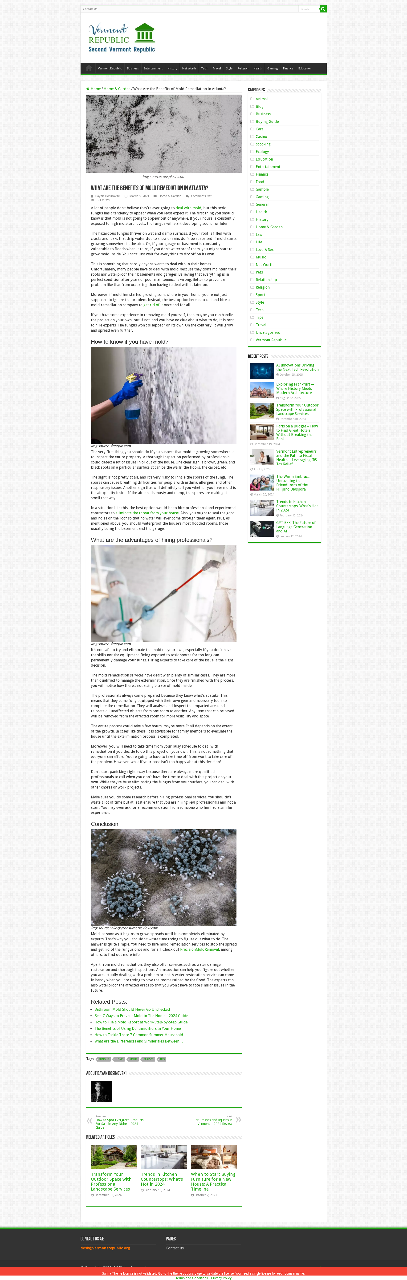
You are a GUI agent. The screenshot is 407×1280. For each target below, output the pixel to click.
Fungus (104, 1059)
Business (133, 68)
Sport (260, 295)
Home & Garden (117, 89)
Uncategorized (268, 332)
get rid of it (153, 305)
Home (89, 68)
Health (258, 68)
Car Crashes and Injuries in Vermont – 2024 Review (213, 1120)
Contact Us (90, 9)
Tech (204, 68)
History (172, 68)
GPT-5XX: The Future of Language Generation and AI (296, 526)
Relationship (266, 280)
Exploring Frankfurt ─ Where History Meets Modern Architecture (295, 388)
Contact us (175, 1248)
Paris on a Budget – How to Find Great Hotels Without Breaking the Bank (297, 432)
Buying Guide (267, 121)
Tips (162, 1059)
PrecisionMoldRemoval (199, 949)
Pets (259, 272)
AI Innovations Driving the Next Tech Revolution (297, 367)
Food (260, 182)
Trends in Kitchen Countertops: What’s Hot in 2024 (162, 1179)
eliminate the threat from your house (147, 513)
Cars (259, 129)
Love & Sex (265, 249)
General (262, 204)
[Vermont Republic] (121, 36)
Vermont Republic (110, 68)
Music (261, 257)
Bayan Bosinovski (107, 196)
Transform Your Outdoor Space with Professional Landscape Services (111, 1181)
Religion (243, 68)
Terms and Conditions (191, 1278)
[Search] (323, 8)
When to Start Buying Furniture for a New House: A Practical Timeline (213, 1181)
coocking (263, 144)
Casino (261, 136)
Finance (288, 68)
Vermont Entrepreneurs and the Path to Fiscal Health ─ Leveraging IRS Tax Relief (296, 457)
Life (259, 242)
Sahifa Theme (112, 1273)
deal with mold (188, 208)
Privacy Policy (221, 1278)
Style (229, 68)
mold (133, 1059)
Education (305, 68)
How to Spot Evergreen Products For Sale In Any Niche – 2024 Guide (119, 1122)
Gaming (272, 68)
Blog (260, 106)
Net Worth (189, 68)
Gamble (262, 189)
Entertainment (153, 68)
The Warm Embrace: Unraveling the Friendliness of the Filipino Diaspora (293, 482)
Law (259, 234)
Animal (262, 99)
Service (148, 1059)
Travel (217, 68)
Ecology (262, 151)
